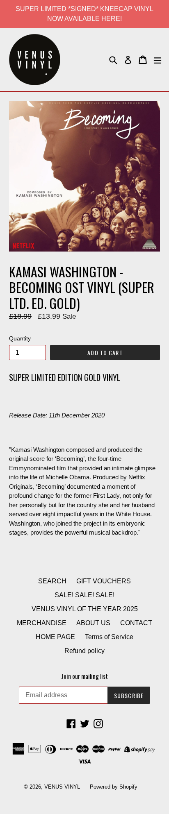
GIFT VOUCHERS (103, 581)
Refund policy (84, 650)
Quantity (20, 338)
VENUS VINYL (62, 787)
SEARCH (52, 581)
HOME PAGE (55, 636)
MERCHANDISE (41, 622)
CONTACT (136, 622)
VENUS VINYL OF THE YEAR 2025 (85, 608)
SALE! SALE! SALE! (84, 595)
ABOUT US (93, 622)
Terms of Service (109, 636)
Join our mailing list (84, 676)
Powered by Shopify (113, 787)
